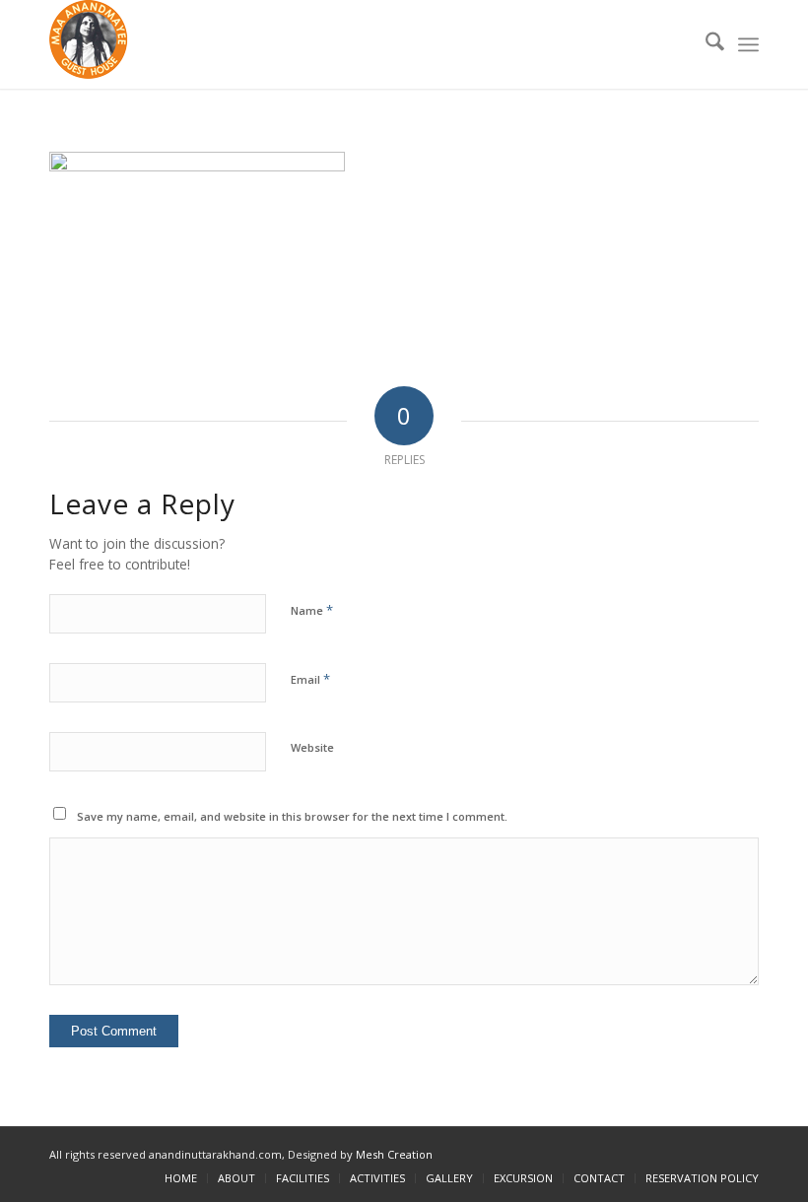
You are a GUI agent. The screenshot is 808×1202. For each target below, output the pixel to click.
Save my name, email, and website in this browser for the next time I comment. (292, 816)
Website (312, 747)
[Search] (705, 44)
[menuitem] (705, 44)
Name (312, 610)
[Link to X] (685, 1152)
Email (310, 679)
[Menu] (748, 44)
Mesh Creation (394, 1154)
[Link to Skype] (744, 1152)
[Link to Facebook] (714, 1152)
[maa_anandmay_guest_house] (88, 44)
